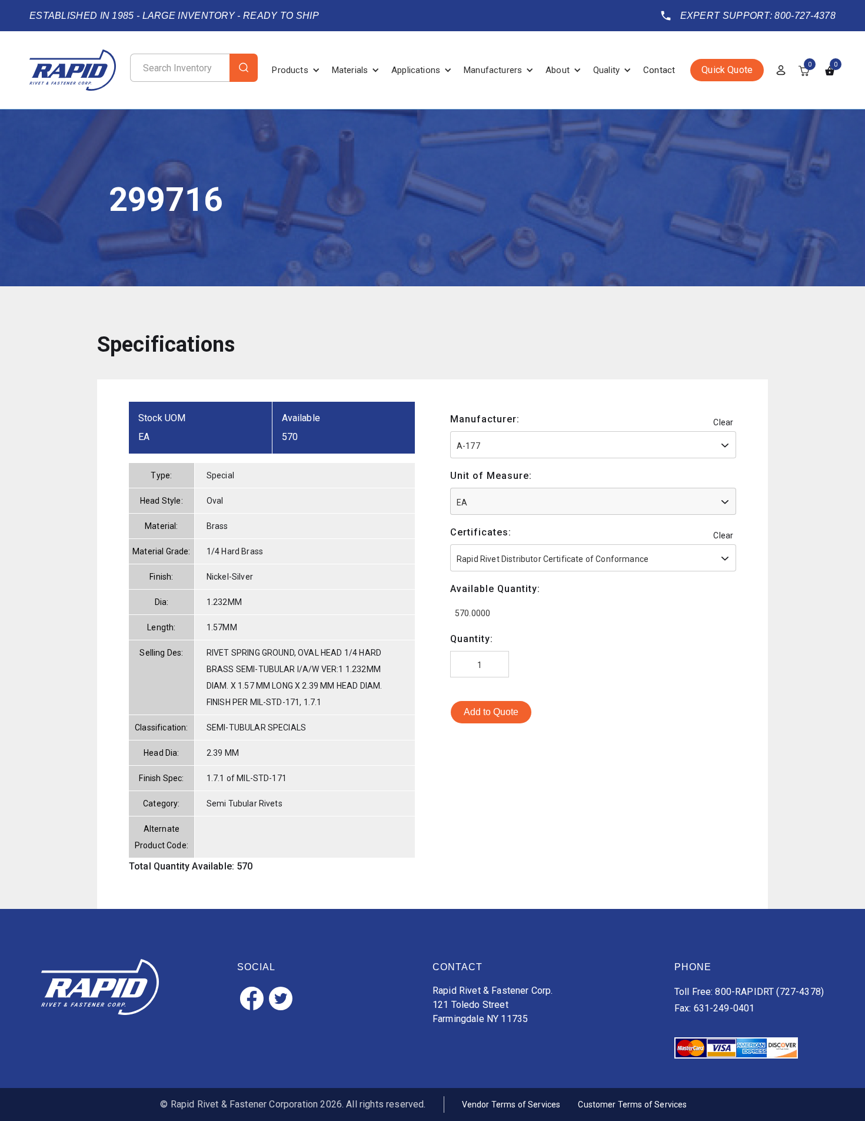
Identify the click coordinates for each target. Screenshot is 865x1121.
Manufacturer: (485, 419)
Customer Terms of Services (632, 1104)
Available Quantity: (495, 588)
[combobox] (593, 444)
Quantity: (471, 638)
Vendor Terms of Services (511, 1104)
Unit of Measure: (491, 475)
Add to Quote (491, 712)
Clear (723, 422)
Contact (659, 70)
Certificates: (480, 532)
